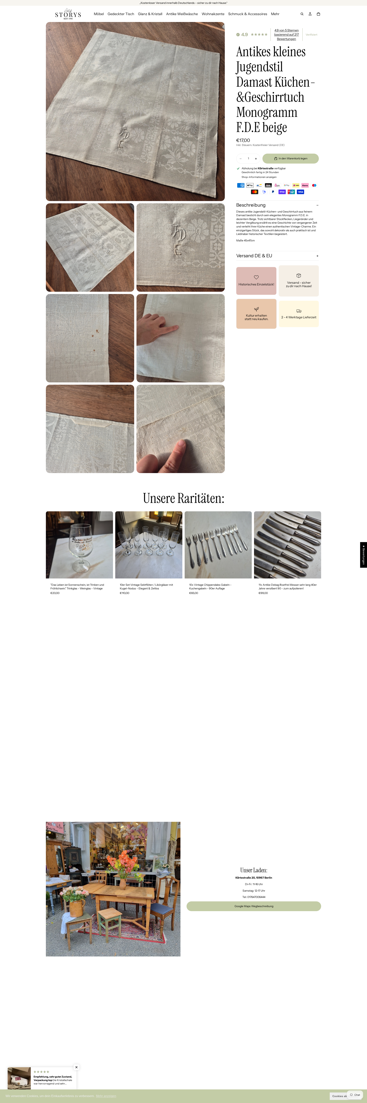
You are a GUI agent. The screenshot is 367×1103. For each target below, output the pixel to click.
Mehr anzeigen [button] (106, 1096)
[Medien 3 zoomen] (180, 247)
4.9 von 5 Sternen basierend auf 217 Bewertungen (286, 34)
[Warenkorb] (318, 14)
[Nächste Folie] (107, 545)
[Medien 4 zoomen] (90, 338)
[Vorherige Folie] (51, 545)
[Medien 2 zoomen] (90, 247)
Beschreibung (251, 205)
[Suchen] (302, 14)
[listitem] (275, 14)
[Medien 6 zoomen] (90, 429)
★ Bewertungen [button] (363, 555)
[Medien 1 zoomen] (135, 111)
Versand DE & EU (254, 256)
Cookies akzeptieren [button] (345, 1096)
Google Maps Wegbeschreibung (254, 906)
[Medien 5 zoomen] (180, 338)
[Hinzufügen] (107, 572)
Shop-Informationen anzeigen (259, 176)
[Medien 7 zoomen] (180, 429)
